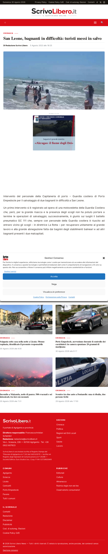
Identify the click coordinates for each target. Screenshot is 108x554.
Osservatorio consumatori (68, 490)
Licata (5, 481)
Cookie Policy (38, 297)
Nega (54, 284)
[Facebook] (97, 2)
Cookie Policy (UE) (56, 2)
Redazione (8, 516)
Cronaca (8, 33)
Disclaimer (7, 520)
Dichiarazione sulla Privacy (56, 297)
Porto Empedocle (11, 490)
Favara (6, 494)
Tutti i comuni (9, 498)
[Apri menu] (95, 23)
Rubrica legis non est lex (67, 485)
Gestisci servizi (10, 271)
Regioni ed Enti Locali (66, 433)
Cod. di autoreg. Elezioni (76, 2)
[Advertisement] (54, 173)
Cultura (59, 477)
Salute (59, 441)
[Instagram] (104, 2)
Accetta (54, 276)
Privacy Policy (41, 2)
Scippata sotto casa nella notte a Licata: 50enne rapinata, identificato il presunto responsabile (22, 343)
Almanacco (61, 481)
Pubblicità (7, 524)
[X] (101, 2)
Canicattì (7, 485)
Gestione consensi (10, 550)
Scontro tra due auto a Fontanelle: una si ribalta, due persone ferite (81, 395)
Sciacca (6, 477)
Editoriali (60, 473)
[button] (103, 258)
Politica (59, 429)
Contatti (71, 297)
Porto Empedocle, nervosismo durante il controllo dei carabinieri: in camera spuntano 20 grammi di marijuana (80, 344)
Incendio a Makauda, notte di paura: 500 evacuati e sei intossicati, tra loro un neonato (26, 395)
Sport (58, 437)
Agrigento (7, 473)
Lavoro (59, 446)
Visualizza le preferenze (54, 292)
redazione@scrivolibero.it (25, 439)
